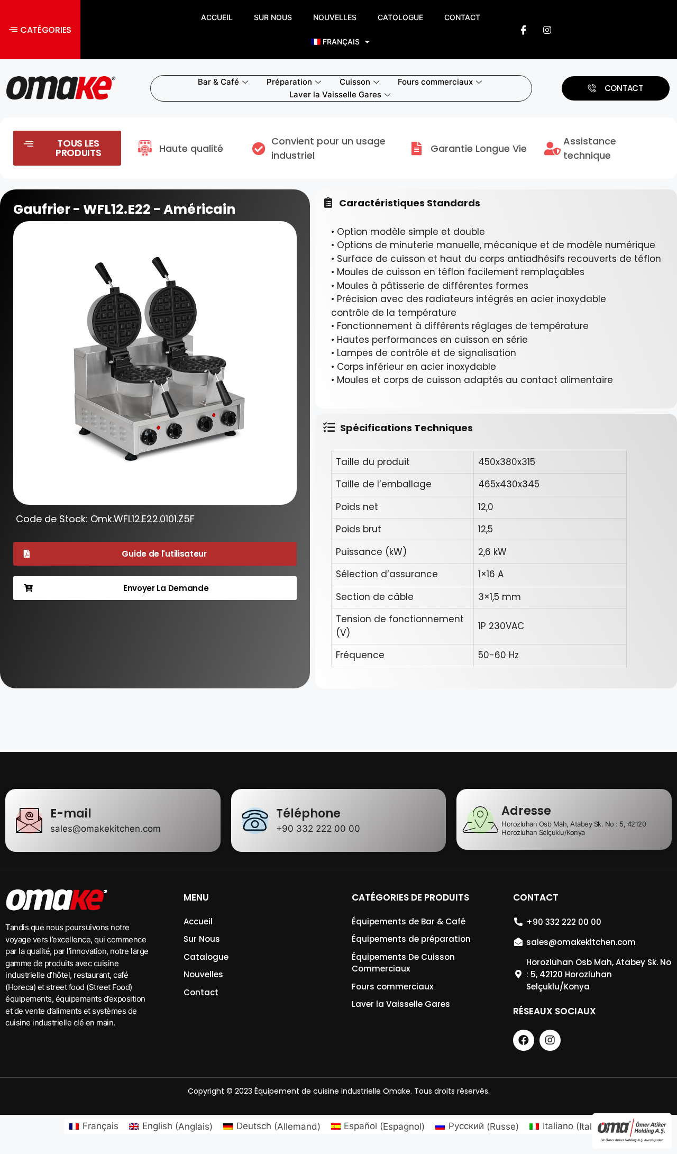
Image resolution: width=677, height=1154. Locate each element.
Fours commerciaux (435, 82)
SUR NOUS (273, 17)
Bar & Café (218, 82)
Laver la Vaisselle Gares (335, 94)
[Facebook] (524, 30)
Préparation (289, 82)
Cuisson (355, 82)
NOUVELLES (334, 17)
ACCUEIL (217, 17)
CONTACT (462, 17)
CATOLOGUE (400, 17)
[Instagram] (547, 30)
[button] (40, 30)
